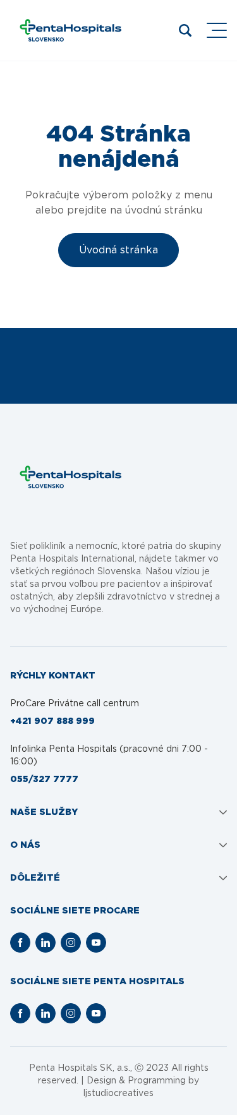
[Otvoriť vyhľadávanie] (185, 30)
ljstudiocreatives (118, 1093)
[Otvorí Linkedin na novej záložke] (45, 942)
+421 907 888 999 (52, 721)
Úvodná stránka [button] (118, 250)
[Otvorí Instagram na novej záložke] (71, 942)
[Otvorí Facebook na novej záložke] (20, 942)
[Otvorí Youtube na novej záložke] (96, 942)
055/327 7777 (44, 779)
